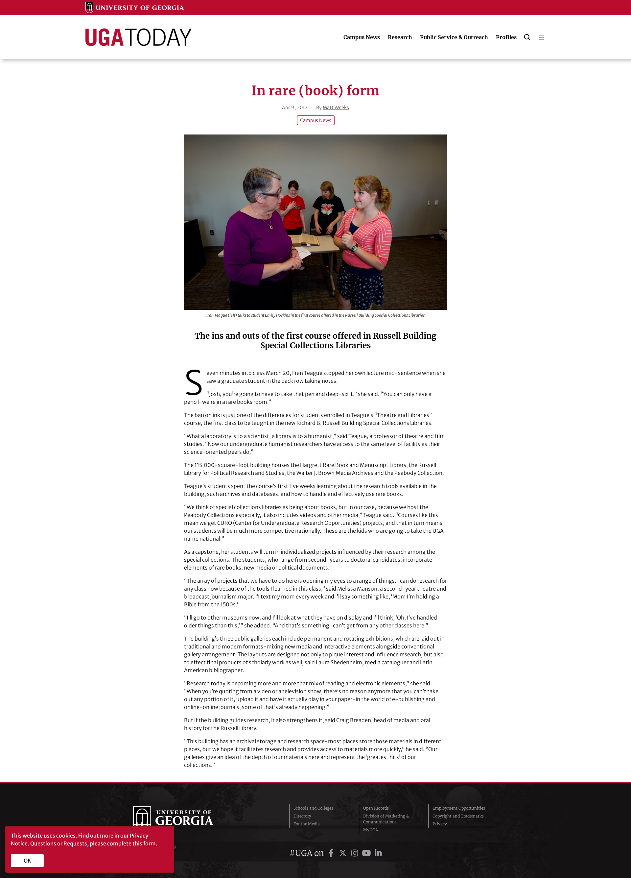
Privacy (439, 823)
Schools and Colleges (313, 808)
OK (27, 860)
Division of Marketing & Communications (386, 819)
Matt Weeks (336, 107)
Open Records (376, 808)
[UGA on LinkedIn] (378, 853)
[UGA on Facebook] (332, 853)
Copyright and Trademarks (458, 816)
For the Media (306, 823)
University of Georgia (182, 819)
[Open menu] (542, 37)
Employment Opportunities (458, 808)
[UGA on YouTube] (367, 853)
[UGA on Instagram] (356, 853)
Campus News (315, 120)
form (149, 843)
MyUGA (370, 829)
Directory (302, 816)
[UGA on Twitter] (344, 853)
